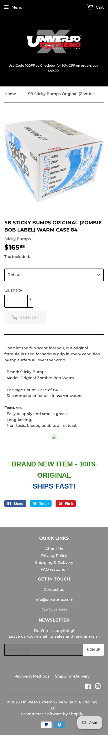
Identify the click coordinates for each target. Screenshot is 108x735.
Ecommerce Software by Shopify (52, 713)
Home (10, 93)
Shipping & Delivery (54, 562)
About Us (54, 548)
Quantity (13, 290)
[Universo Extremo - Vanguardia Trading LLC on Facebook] (88, 687)
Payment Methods (32, 676)
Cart (99, 7)
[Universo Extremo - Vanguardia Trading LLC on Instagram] (98, 687)
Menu (17, 7)
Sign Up (93, 650)
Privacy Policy (54, 555)
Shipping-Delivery (72, 676)
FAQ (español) (54, 569)
